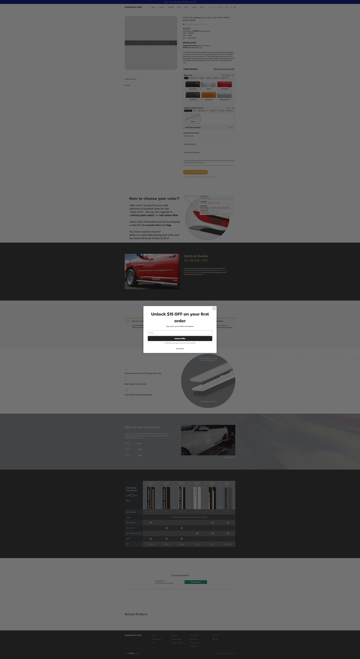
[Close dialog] (214, 308)
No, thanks (180, 348)
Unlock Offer (180, 338)
